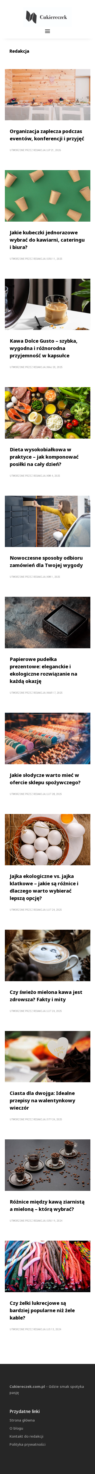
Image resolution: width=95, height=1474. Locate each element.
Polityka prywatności (28, 1444)
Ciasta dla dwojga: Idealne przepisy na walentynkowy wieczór (42, 1100)
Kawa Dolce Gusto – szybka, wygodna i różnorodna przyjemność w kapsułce (43, 348)
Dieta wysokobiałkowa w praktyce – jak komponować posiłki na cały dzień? (44, 456)
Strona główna (22, 1420)
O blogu (16, 1428)
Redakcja (39, 150)
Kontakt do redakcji (26, 1436)
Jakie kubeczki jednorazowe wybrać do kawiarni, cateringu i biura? (47, 239)
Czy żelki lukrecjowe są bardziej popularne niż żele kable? (42, 1310)
